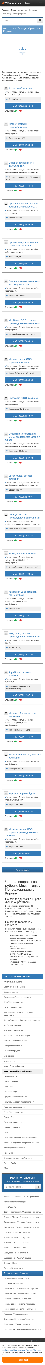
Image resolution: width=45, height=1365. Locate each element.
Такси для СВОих (9, 1341)
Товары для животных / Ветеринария (19, 1303)
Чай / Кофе (8, 1152)
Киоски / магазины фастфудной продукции (22, 1020)
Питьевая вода (10, 1091)
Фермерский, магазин (20, 88)
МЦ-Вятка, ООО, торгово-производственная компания (24, 321)
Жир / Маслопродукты (13, 1002)
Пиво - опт (8, 1086)
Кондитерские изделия (13, 1030)
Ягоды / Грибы (10, 1163)
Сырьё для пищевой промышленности (20, 1137)
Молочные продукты (12, 1050)
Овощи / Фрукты (11, 1076)
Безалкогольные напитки (14, 986)
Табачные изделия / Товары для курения (21, 1142)
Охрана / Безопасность (13, 1268)
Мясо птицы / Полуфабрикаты (18, 1071)
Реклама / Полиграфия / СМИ (16, 1278)
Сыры (6, 1132)
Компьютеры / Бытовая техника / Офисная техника (23, 1227)
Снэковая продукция (13, 1122)
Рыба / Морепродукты (13, 1112)
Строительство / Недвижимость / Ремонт (21, 1293)
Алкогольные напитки (13, 981)
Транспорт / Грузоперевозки (16, 1314)
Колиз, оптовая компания (22, 553)
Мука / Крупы (9, 1061)
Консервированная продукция (17, 1035)
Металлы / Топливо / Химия (15, 1247)
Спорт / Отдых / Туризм (13, 1283)
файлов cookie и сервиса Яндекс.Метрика (21, 1349)
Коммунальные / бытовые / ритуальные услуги (23, 1222)
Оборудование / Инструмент (16, 1252)
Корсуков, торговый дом (22, 793)
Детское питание (11, 992)
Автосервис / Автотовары (15, 1201)
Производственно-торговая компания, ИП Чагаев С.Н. (23, 205)
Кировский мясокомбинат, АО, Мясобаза (23, 593)
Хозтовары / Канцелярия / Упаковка (19, 1319)
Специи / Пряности (12, 1127)
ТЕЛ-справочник (12, 3)
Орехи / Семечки (11, 1081)
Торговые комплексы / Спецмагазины (20, 1308)
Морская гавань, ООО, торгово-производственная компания (21, 832)
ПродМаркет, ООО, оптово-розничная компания (24, 244)
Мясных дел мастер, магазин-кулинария (25, 756)
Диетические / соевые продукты (17, 997)
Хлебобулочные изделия (14, 1147)
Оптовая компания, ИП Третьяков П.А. (21, 164)
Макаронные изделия (13, 1045)
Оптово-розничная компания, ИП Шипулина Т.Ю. (24, 282)
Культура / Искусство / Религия (17, 1232)
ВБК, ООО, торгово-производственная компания (24, 635)
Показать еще (22, 869)
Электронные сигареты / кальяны (18, 1158)
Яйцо (6, 1168)
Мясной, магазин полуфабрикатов (18, 125)
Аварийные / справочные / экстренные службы (23, 1196)
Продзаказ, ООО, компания (24, 397)
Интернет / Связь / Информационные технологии (23, 1217)
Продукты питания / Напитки (16, 1273)
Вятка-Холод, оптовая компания (21, 477)
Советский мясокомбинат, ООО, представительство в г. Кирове (22, 437)
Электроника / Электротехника (17, 1324)
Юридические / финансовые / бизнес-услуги (22, 1329)
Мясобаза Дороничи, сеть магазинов (22, 714)
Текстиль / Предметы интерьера (17, 1298)
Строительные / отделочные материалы (21, 1288)
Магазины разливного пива (15, 1040)
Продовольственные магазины (17, 1096)
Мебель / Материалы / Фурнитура (18, 1237)
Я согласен (22, 1359)
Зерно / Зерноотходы (13, 1007)
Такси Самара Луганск (23, 1341)
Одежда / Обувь (10, 1263)
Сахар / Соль (9, 1117)
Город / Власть (10, 1206)
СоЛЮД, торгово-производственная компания (24, 516)
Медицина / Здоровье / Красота (17, 1242)
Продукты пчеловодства (14, 1107)
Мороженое (9, 1055)
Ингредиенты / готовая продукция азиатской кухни (18, 1013)
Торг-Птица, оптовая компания (20, 673)
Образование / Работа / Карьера (17, 1257)
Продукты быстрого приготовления (19, 1101)
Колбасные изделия (12, 1025)
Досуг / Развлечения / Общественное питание (23, 1211)
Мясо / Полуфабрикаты (14, 1066)
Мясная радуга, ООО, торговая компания (20, 360)
